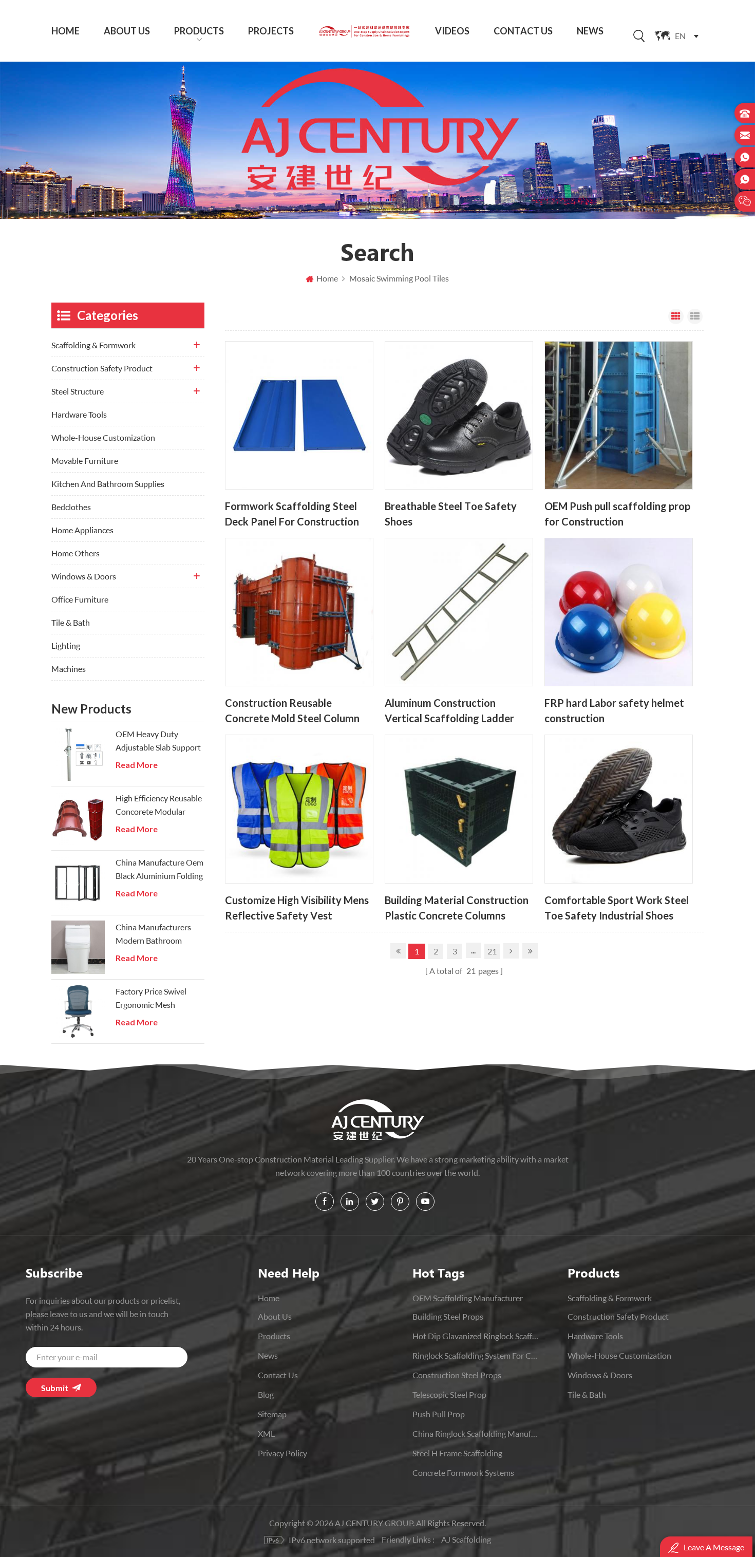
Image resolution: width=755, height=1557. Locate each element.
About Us (127, 31)
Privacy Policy (282, 1453)
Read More (137, 765)
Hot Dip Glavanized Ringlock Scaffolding (475, 1336)
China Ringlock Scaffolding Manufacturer (475, 1433)
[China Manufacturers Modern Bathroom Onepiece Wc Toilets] (78, 947)
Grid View (676, 316)
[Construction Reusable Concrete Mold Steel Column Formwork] (299, 612)
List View (695, 316)
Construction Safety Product (102, 368)
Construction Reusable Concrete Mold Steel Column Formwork (292, 710)
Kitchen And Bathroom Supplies (107, 484)
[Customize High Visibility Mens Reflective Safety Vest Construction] (299, 809)
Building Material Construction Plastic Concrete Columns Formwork (456, 908)
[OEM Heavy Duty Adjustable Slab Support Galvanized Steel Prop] (78, 754)
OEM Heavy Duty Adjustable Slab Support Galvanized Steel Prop (158, 741)
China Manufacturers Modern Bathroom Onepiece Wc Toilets (153, 934)
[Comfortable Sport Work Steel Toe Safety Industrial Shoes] (618, 809)
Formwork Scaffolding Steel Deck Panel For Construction (292, 514)
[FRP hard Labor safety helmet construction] (618, 612)
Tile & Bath (70, 622)
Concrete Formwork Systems (463, 1472)
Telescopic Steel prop (449, 1394)
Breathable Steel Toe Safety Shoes (451, 514)
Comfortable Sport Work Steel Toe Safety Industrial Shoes (616, 908)
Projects (271, 31)
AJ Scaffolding (466, 1539)
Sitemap (272, 1414)
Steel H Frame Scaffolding (457, 1453)
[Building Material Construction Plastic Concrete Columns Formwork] (459, 809)
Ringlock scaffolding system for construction (475, 1355)
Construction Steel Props (456, 1375)
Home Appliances (82, 530)
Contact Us (523, 31)
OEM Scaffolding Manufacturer (467, 1298)
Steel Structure (77, 391)
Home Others (75, 553)
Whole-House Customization (103, 437)
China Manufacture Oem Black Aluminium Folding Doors (159, 870)
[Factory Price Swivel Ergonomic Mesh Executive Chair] (78, 1011)
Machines (68, 668)
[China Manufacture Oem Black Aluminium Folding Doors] (78, 882)
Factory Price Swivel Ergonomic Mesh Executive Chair (151, 998)
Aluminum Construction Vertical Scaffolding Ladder (449, 710)
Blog (266, 1394)
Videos (452, 31)
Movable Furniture (84, 460)
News (590, 31)
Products (199, 31)
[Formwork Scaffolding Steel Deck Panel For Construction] (299, 415)
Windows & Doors (83, 576)
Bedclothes (71, 507)
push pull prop (438, 1414)
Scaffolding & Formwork (93, 345)
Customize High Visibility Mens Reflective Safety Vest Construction (297, 908)
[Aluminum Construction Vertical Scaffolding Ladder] (459, 612)
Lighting (65, 645)
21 (492, 951)
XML (266, 1433)
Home (65, 31)
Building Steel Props (447, 1316)
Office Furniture (79, 599)
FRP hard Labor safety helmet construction (614, 710)
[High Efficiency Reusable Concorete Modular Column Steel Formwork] (78, 818)
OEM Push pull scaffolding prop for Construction (617, 514)
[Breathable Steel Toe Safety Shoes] (459, 415)
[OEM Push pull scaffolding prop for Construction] (618, 415)
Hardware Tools (79, 414)
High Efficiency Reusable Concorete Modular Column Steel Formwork (159, 805)
